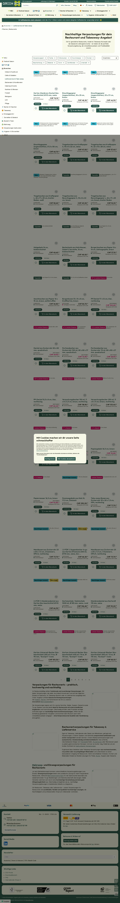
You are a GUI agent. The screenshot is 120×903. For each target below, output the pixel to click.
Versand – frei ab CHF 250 (71, 1)
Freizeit (7, 93)
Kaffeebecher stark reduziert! (30, 20)
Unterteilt (84, 63)
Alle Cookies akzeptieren (66, 459)
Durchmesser (76, 58)
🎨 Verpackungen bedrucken (11, 128)
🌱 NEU (4, 58)
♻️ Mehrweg (6, 124)
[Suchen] (57, 5)
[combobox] (38, 5)
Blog (74, 5)
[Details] (36, 108)
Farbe (51, 58)
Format (89, 58)
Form (60, 63)
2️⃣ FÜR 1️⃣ (5, 65)
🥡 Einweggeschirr (8, 114)
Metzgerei (8, 96)
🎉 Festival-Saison (8, 61)
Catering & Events (11, 86)
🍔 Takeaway (6, 110)
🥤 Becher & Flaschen (9, 107)
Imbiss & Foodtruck (11, 72)
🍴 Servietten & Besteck (10, 117)
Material (50, 63)
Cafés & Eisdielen (10, 75)
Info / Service (65, 5)
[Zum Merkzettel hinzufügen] (56, 89)
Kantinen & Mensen (11, 89)
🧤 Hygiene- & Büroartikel (10, 131)
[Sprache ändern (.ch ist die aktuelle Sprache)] (81, 5)
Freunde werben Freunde (111, 1)
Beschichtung (37, 63)
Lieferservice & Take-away (14, 79)
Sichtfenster (71, 63)
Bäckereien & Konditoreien (13, 82)
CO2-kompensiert (27, 1)
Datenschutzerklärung (42, 450)
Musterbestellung (91, 1)
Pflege (7, 103)
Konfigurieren (50, 459)
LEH (6, 100)
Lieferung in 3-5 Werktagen (48, 1)
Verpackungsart (38, 58)
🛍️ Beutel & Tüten (8, 121)
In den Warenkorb (50, 108)
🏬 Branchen (6, 68)
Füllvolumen (63, 58)
